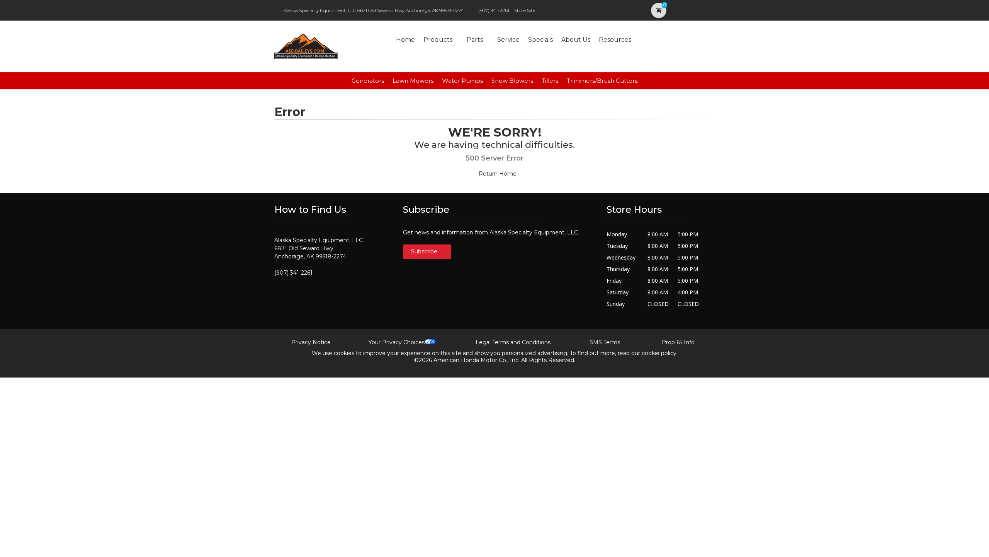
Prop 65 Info (678, 342)
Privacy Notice (311, 342)
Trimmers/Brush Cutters (602, 80)
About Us (575, 39)
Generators (368, 80)
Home (405, 39)
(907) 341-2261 (493, 10)
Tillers (550, 80)
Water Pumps (462, 80)
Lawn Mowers (413, 80)
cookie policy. (660, 353)
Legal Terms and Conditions (513, 342)
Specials (540, 39)
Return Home (497, 173)
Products (437, 39)
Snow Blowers (512, 80)
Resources (615, 39)
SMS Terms (605, 342)
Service (508, 39)
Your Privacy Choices (397, 342)
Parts (475, 39)
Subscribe (425, 251)
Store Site (524, 10)
